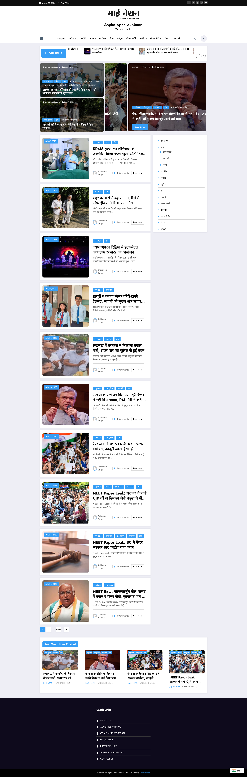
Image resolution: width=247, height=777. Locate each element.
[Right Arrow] (203, 56)
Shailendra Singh (51, 67)
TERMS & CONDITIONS (111, 752)
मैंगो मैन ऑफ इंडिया (71, 120)
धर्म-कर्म (177, 38)
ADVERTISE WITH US (110, 726)
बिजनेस (93, 38)
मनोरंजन (143, 38)
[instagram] (201, 2)
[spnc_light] (204, 38)
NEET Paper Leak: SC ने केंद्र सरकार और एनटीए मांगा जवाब (118, 545)
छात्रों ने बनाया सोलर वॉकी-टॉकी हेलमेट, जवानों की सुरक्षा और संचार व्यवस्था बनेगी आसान (133, 50)
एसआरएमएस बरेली (61, 85)
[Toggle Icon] (42, 39)
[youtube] (206, 2)
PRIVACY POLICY (108, 746)
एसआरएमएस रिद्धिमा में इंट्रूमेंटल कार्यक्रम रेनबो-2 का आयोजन (78, 50)
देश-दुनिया (61, 38)
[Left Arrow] (198, 56)
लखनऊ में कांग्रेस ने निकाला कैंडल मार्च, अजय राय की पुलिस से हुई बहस (188, 50)
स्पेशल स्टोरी (131, 38)
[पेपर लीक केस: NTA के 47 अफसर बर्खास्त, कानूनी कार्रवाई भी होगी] (155, 97)
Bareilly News (77, 81)
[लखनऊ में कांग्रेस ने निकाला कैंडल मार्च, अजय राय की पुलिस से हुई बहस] (65, 354)
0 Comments (123, 173)
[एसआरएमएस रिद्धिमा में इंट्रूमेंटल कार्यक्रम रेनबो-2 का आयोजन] (65, 256)
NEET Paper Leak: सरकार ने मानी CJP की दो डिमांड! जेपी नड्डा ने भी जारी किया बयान (120, 496)
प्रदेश (71, 38)
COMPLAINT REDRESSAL (112, 733)
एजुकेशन (103, 38)
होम (64, 81)
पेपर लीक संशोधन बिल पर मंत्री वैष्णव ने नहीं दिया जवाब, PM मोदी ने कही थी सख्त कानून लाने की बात (118, 397)
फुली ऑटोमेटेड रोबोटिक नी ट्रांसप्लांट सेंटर (82, 85)
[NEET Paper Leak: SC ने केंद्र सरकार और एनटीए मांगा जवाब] (65, 551)
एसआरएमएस (88, 81)
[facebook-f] (189, 2)
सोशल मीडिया (155, 38)
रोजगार (168, 38)
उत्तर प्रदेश (48, 81)
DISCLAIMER (106, 739)
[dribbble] (197, 2)
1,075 (58, 629)
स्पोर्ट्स (120, 38)
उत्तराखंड (166, 158)
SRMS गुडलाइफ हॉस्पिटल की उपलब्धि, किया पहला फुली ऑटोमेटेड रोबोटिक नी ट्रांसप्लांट (69, 91)
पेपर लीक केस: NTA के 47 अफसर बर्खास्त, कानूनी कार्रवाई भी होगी (153, 116)
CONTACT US (106, 758)
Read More (117, 127)
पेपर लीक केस (144, 107)
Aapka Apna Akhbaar (123, 24)
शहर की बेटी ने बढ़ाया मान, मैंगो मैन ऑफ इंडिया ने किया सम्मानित (68, 126)
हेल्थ (112, 38)
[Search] (195, 39)
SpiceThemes (145, 772)
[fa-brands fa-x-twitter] (193, 2)
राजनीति (83, 38)
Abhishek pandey (102, 320)
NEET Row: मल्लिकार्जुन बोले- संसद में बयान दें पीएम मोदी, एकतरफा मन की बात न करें (119, 594)
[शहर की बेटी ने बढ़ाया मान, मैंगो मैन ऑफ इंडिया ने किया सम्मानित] (72, 114)
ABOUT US (105, 720)
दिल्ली (107, 487)
